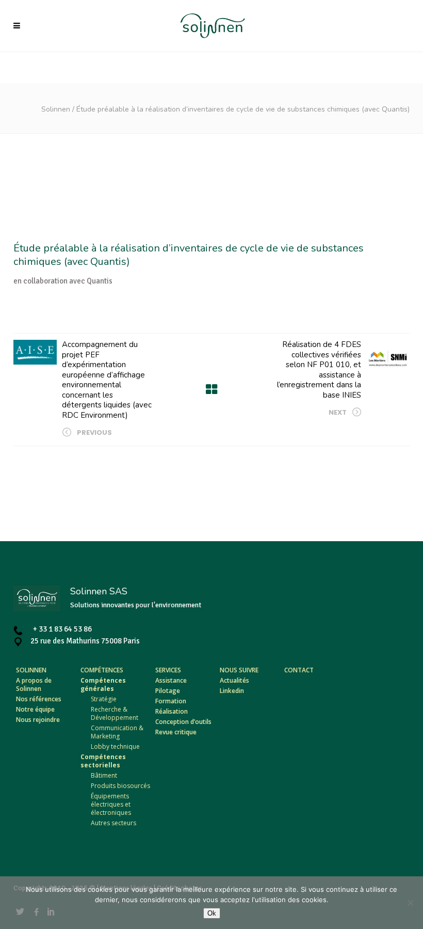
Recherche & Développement (114, 713)
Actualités (234, 680)
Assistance (171, 680)
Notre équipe (35, 709)
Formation (170, 701)
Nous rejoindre (38, 719)
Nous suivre (239, 670)
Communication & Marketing (117, 732)
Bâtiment (104, 775)
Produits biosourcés (120, 785)
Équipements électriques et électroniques (111, 804)
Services (168, 670)
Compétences (101, 670)
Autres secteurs (113, 822)
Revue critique (176, 732)
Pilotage (167, 690)
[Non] (410, 902)
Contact (299, 670)
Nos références (38, 699)
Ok (211, 913)
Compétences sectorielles (103, 760)
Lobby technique (115, 746)
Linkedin (232, 690)
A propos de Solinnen (34, 684)
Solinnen (55, 109)
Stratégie (104, 699)
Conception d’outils (183, 721)
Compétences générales (103, 684)
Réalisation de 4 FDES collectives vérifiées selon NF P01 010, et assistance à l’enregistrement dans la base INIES (319, 369)
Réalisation (171, 711)
